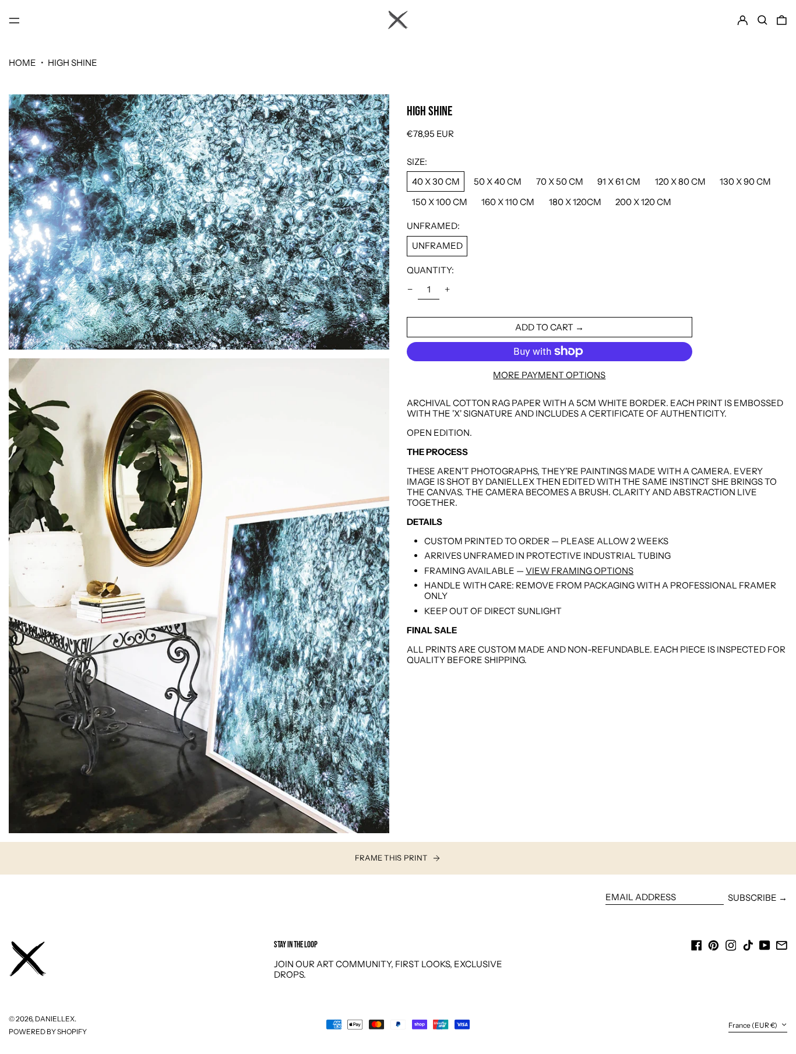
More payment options (549, 374)
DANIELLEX (55, 1018)
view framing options (579, 570)
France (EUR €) (753, 1025)
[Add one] (447, 289)
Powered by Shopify (48, 1031)
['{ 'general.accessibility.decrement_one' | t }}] (410, 289)
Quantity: (430, 270)
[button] (762, 20)
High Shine (72, 62)
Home (22, 62)
